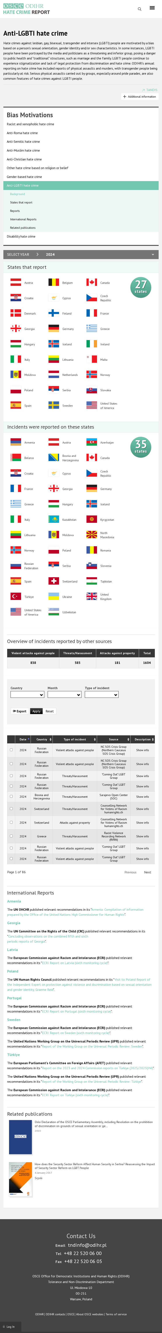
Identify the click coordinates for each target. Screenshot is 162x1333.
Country (41, 739)
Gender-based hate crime (24, 177)
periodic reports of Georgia (26, 941)
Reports (15, 211)
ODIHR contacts (55, 1314)
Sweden (13, 1019)
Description (143, 739)
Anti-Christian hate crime (24, 159)
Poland (12, 971)
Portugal (14, 997)
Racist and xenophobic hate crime (30, 124)
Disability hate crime (21, 236)
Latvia (12, 949)
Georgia (13, 922)
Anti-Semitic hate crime (23, 141)
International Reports (23, 219)
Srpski (38, 1178)
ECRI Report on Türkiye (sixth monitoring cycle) (75, 1095)
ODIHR (39, 1314)
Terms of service (116, 1314)
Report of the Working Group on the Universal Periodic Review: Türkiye (91, 1081)
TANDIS (151, 90)
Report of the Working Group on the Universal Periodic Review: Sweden (92, 1046)
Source (113, 739)
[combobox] (27, 694)
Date (23, 739)
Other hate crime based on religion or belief (37, 168)
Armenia (14, 901)
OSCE (70, 1314)
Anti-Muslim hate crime (23, 150)
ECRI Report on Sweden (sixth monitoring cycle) (75, 1033)
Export (21, 711)
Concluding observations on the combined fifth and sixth (48, 936)
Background (17, 194)
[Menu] (152, 8)
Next (147, 872)
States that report (21, 202)
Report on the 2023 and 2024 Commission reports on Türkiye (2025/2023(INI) (97, 1068)
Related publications (23, 228)
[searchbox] (13, 694)
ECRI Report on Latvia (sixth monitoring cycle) (75, 963)
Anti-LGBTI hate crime (23, 185)
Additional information (142, 96)
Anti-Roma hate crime (22, 133)
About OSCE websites (89, 1314)
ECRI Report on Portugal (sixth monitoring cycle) (76, 1011)
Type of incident (74, 739)
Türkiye (13, 1054)
